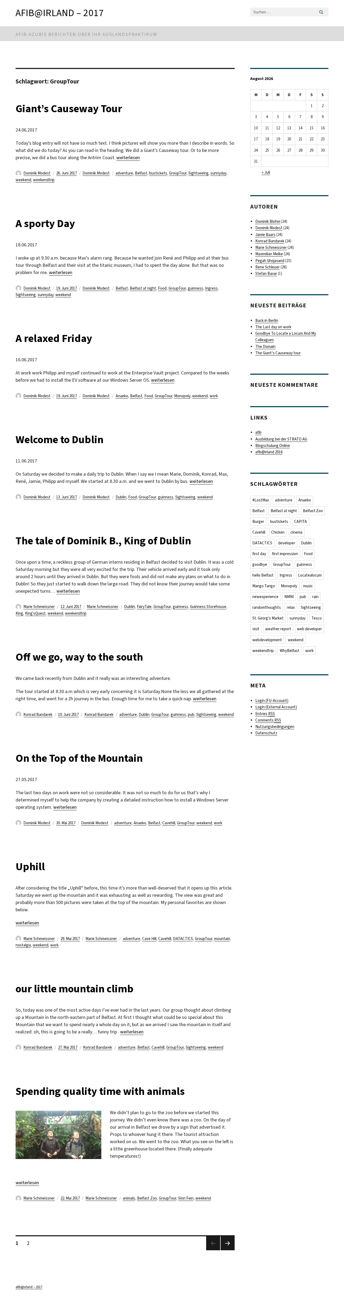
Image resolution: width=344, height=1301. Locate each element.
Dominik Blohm (267, 221)
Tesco (316, 618)
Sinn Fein (186, 1198)
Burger (258, 521)
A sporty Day (45, 223)
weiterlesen (128, 157)
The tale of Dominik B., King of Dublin (103, 541)
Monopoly (182, 396)
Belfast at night (143, 288)
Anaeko (122, 396)
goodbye (259, 564)
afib (258, 432)
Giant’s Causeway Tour (69, 108)
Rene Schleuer (267, 267)
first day (259, 553)
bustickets (158, 173)
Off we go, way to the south (79, 657)
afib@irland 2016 (268, 452)
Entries (265, 713)
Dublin (121, 497)
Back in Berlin (266, 320)
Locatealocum (310, 575)
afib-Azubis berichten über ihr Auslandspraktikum (86, 34)
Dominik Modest (37, 173)
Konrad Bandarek (37, 714)
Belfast (141, 173)
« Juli (266, 172)
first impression (285, 553)
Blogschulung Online (272, 445)
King (19, 613)
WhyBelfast (289, 650)
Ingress (211, 288)
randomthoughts (266, 607)
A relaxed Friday (54, 338)
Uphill (30, 866)
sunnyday (218, 173)
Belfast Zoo (147, 1198)
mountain (222, 938)
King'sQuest (35, 613)
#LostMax (260, 500)
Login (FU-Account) (271, 700)
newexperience (265, 596)
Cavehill (168, 823)
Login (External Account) (276, 707)
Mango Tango (263, 586)
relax (291, 607)
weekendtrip (44, 180)
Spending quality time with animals (100, 1091)
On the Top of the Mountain (79, 758)
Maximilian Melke (269, 254)
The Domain (265, 346)
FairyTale (144, 606)
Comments (268, 720)
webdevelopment (267, 640)
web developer (309, 629)
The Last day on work (273, 327)
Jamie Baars (265, 234)
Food (162, 288)
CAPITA (300, 521)
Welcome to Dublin (59, 439)
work (214, 396)
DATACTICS (183, 938)
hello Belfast (263, 575)
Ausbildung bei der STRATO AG (281, 439)
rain (315, 596)
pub (191, 714)
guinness (195, 288)
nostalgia (23, 945)
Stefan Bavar (266, 273)
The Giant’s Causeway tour (278, 353)
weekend (23, 180)
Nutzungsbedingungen (274, 726)
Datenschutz (266, 733)
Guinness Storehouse (208, 606)
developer (286, 543)
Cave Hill (149, 938)
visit (255, 629)
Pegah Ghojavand (269, 260)
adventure (124, 173)
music (308, 586)
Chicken (278, 532)
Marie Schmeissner (39, 606)
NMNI (289, 596)
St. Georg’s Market (268, 618)
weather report (278, 629)
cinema (296, 532)
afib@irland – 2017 (60, 12)
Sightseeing (198, 173)
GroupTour (178, 173)
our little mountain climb (75, 989)
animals (129, 1198)
